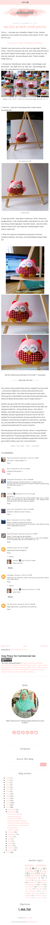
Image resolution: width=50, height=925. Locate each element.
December (12, 809)
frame (27, 880)
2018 (8, 791)
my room (28, 889)
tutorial (35, 446)
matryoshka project (14, 816)
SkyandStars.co (32, 922)
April (10, 843)
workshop (30, 871)
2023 (8, 780)
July (9, 839)
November (12, 812)
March (10, 846)
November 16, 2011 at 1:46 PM (21, 520)
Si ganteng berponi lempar (17, 821)
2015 (8, 798)
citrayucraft (10, 479)
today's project (13, 828)
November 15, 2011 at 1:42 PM (29, 458)
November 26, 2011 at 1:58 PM (28, 534)
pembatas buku (39, 897)
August (10, 836)
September (12, 834)
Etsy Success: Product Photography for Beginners (25, 43)
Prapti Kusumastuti (13, 458)
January (11, 850)
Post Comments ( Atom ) (19, 650)
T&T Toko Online (12, 604)
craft (42, 884)
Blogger (29, 918)
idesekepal (10, 575)
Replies (11, 556)
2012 (8, 805)
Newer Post (5, 646)
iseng (44, 871)
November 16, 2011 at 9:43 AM (24, 509)
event (32, 873)
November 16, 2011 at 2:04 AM (20, 469)
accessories (28, 897)
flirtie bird (40, 887)
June (10, 841)
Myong (42, 895)
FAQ (35, 895)
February (11, 848)
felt (39, 868)
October (11, 832)
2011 (8, 807)
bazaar (43, 873)
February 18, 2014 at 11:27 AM (31, 589)
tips (28, 446)
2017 (8, 794)
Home (25, 646)
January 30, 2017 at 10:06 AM (26, 604)
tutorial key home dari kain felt (18, 825)
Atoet (8, 469)
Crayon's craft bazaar (15, 814)
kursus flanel (29, 887)
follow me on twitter (15, 818)
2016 (8, 796)
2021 (8, 785)
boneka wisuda (40, 880)
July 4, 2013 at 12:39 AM (21, 548)
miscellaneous (32, 878)
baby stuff (39, 889)
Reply (8, 463)
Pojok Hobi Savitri (12, 534)
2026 (8, 778)
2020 (8, 787)
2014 (8, 800)
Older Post (44, 646)
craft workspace (31, 891)
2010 (8, 852)
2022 (8, 782)
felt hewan (36, 875)
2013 (8, 803)
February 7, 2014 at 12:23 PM (23, 575)
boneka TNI (33, 882)
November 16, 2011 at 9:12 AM (25, 494)
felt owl (21, 446)
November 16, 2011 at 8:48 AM (24, 479)
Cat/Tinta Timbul (13, 830)
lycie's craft (10, 509)
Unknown (10, 548)
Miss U (9, 520)
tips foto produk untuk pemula (18, 823)
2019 (8, 789)
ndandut (9, 494)
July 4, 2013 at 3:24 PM (28, 560)
